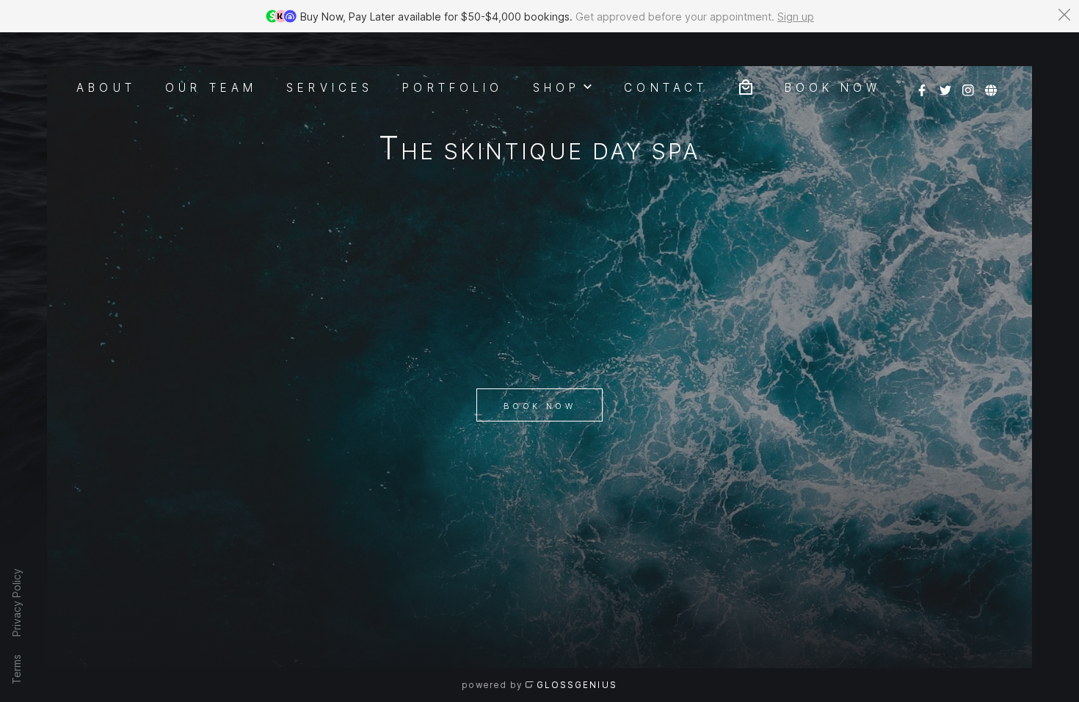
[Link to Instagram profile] (968, 86)
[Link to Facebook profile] (922, 86)
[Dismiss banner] (1064, 14)
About (106, 87)
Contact (666, 87)
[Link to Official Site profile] (991, 86)
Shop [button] (556, 87)
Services (329, 87)
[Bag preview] (746, 86)
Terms (16, 669)
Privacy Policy (16, 602)
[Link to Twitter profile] (945, 86)
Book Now (539, 406)
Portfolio (452, 87)
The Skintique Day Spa (539, 150)
